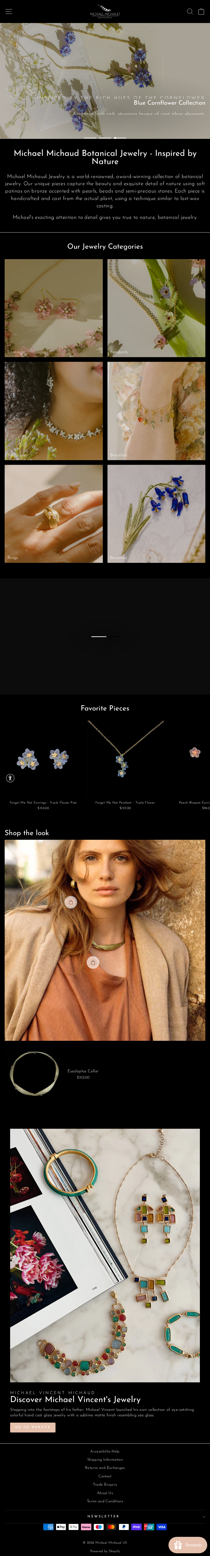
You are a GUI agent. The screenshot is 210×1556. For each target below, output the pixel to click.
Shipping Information (105, 1460)
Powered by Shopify (105, 1551)
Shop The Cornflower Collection (98, 122)
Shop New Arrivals (176, 122)
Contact (105, 1476)
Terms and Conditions (105, 1501)
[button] (10, 778)
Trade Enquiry (105, 1484)
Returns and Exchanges (105, 1468)
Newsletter (103, 1516)
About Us (105, 1493)
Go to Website (33, 1427)
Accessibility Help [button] (105, 1451)
